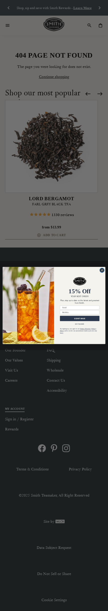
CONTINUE (79, 318)
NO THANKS (79, 324)
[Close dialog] (102, 270)
